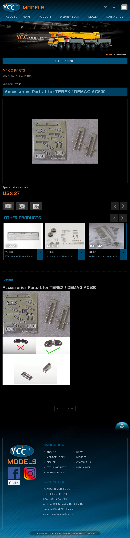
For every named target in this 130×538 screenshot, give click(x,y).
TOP (122, 426)
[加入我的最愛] (114, 7)
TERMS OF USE (55, 472)
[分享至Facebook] (97, 7)
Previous (115, 206)
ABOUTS (11, 16)
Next (123, 206)
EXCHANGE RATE (56, 467)
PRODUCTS (44, 16)
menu (124, 7)
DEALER (93, 16)
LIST (70, 408)
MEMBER (81, 457)
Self (24, 8)
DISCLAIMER (83, 467)
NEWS (26, 16)
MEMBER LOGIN (70, 16)
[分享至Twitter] (105, 7)
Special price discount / (16, 187)
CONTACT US (114, 16)
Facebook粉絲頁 (14, 476)
